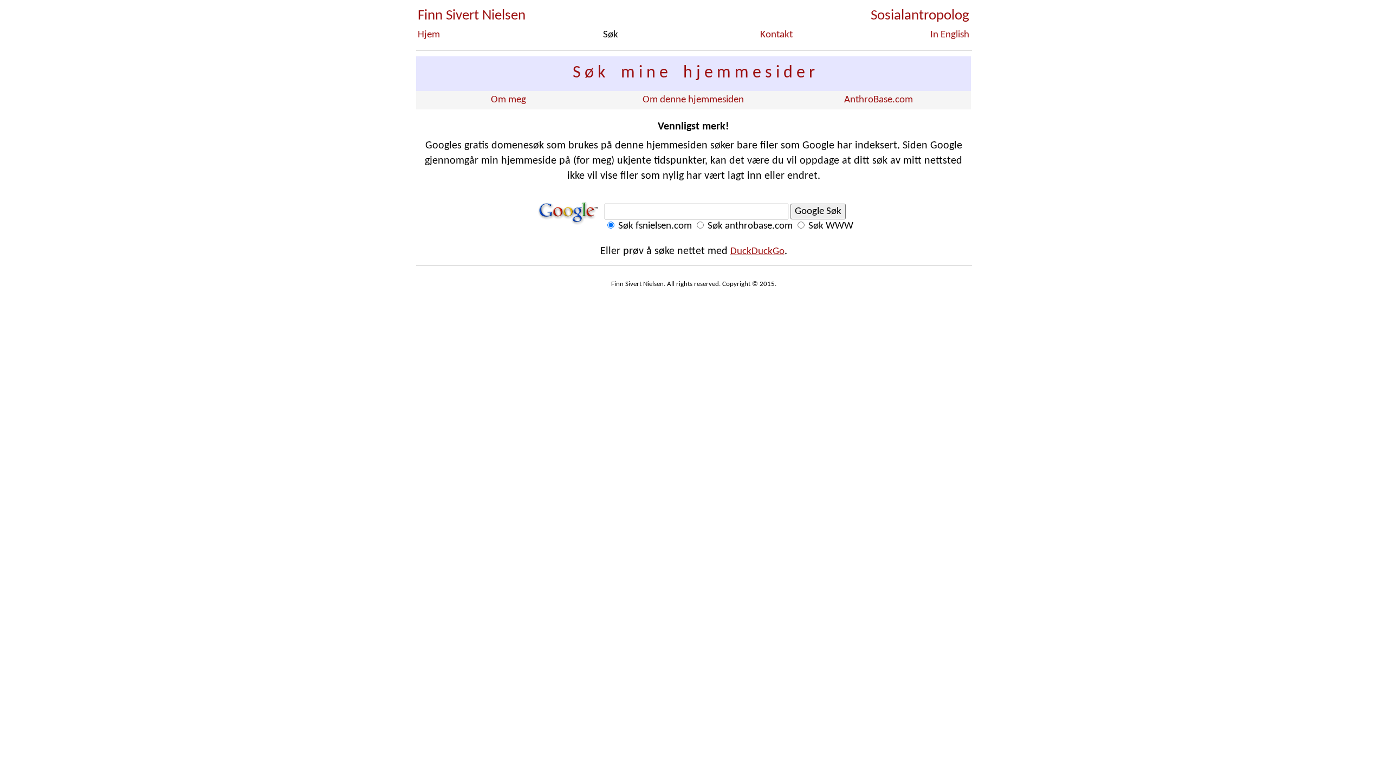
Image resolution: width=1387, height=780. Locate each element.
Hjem (429, 35)
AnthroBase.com (878, 100)
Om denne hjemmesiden (693, 100)
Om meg (508, 100)
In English (949, 35)
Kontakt (776, 35)
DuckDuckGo (757, 251)
